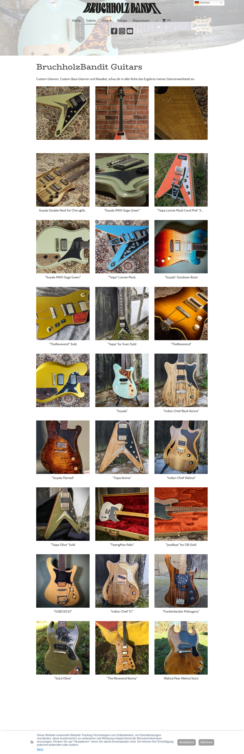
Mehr (40, 749)
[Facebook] (114, 31)
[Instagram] (122, 31)
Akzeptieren (186, 742)
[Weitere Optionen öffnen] (157, 20)
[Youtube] (130, 31)
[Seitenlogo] (122, 8)
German (204, 2)
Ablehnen (206, 742)
